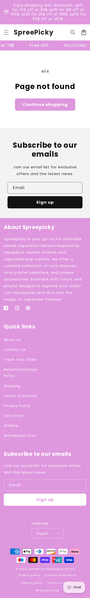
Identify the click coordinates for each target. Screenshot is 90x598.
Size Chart (14, 415)
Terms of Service (20, 395)
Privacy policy (29, 575)
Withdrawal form (20, 435)
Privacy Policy (17, 405)
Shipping (12, 385)
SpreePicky (36, 569)
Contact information (60, 575)
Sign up (45, 202)
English (43, 533)
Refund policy (31, 583)
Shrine (69, 569)
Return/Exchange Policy (21, 372)
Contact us (15, 349)
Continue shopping (45, 104)
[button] (6, 32)
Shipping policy (48, 590)
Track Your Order (20, 359)
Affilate (11, 425)
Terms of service (60, 583)
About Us (12, 339)
